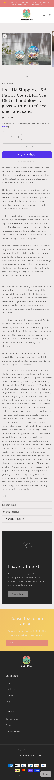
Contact (9, 725)
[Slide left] (21, 76)
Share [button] (8, 496)
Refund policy (12, 719)
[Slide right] (33, 76)
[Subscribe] (45, 643)
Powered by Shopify (33, 775)
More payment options (27, 161)
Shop (8, 702)
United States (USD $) (25, 755)
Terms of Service (13, 731)
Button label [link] (18, 594)
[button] (3, 15)
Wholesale (10, 689)
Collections (11, 695)
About (8, 683)
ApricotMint (23, 775)
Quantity (5, 131)
